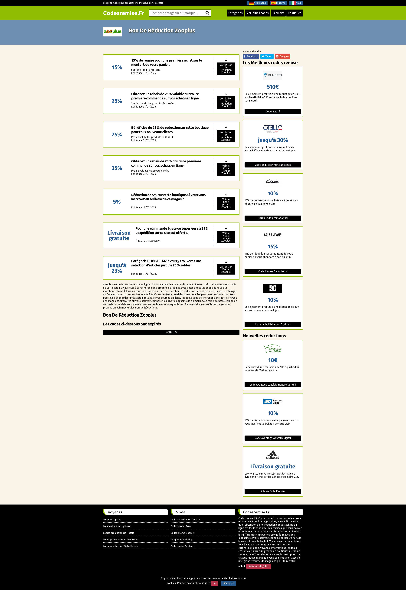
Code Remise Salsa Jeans (272, 271)
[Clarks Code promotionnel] (273, 182)
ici (214, 583)
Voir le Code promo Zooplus (226, 203)
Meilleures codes (257, 13)
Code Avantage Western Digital (273, 437)
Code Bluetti (273, 111)
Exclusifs (278, 13)
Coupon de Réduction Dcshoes (273, 324)
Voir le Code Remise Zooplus (226, 169)
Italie (298, 2)
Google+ (283, 56)
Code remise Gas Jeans (183, 546)
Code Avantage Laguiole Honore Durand (273, 384)
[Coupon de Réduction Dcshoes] (273, 288)
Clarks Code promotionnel (273, 218)
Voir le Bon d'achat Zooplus (226, 269)
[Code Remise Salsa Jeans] (273, 235)
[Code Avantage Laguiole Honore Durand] (273, 349)
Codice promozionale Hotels (118, 532)
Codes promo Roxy (181, 526)
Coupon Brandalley (181, 539)
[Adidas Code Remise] (273, 455)
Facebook (251, 56)
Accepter (228, 583)
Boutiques (294, 13)
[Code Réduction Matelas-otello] (273, 129)
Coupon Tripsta (111, 519)
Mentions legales (258, 566)
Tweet (268, 56)
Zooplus (171, 332)
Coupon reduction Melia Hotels (120, 546)
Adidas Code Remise (273, 491)
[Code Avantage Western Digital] (273, 402)
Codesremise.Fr (123, 13)
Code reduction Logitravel (117, 526)
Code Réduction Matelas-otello (273, 164)
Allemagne (260, 2)
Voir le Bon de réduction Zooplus (226, 68)
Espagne (280, 2)
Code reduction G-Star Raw (185, 519)
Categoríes (235, 13)
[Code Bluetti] (273, 75)
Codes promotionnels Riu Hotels (121, 539)
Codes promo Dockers (183, 532)
